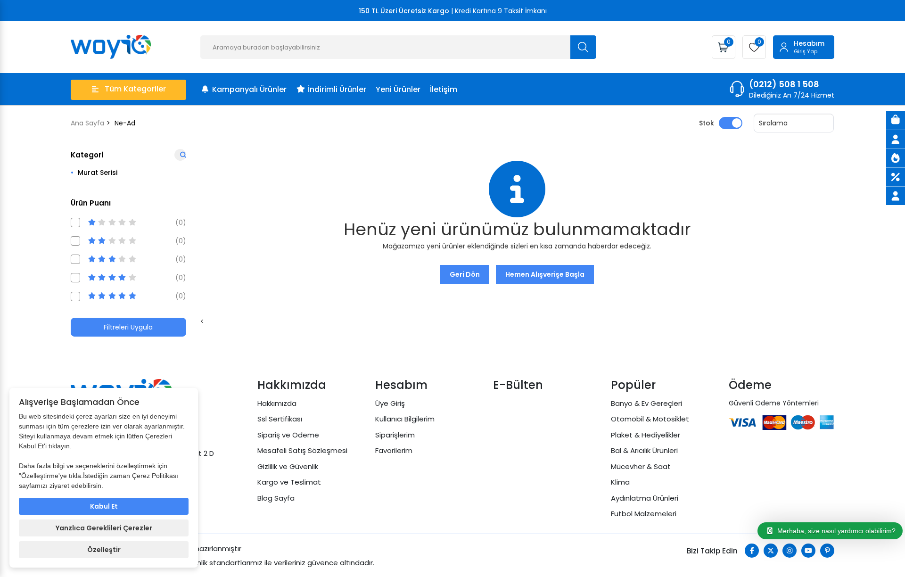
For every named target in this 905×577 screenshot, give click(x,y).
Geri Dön (465, 274)
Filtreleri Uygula (128, 327)
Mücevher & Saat (641, 466)
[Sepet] (895, 120)
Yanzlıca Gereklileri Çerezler (104, 528)
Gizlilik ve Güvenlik (287, 466)
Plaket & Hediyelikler (645, 435)
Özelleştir (104, 549)
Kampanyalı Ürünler (249, 89)
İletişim (443, 89)
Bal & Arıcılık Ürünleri (644, 450)
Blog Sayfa (276, 498)
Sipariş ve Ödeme (288, 435)
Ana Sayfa (87, 123)
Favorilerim (393, 450)
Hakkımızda (276, 403)
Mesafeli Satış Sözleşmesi (302, 450)
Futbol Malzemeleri (643, 514)
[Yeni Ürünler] (895, 157)
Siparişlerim (395, 435)
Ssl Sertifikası (279, 419)
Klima (620, 482)
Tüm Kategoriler (135, 88)
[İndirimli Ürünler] (895, 176)
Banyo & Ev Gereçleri (646, 403)
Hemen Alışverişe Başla (544, 274)
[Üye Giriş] (895, 139)
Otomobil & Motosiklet (650, 419)
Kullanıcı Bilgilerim (405, 419)
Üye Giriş (390, 403)
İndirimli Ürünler (337, 89)
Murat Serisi (97, 172)
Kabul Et (104, 506)
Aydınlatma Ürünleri (644, 498)
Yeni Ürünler (398, 89)
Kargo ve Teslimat (289, 482)
